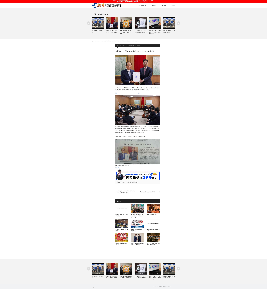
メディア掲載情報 (131, 45)
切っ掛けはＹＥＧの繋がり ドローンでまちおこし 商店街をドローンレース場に (137, 216)
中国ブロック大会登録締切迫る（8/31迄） (121, 244)
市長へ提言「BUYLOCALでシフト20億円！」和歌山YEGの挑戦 (111, 32)
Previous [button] (88, 23)
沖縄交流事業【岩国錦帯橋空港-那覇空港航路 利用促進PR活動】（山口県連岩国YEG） (169, 32)
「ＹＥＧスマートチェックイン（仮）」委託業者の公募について (126, 32)
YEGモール (173, 5)
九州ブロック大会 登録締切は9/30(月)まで (136, 230)
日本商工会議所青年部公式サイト (133, 1)
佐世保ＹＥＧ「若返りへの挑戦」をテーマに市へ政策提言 (97, 31)
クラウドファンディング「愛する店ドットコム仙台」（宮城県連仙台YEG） (140, 32)
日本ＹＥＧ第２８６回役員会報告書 (147, 191)
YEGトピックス (98, 27)
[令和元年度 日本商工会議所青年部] (106, 5)
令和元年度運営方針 (142, 5)
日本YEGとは (153, 5)
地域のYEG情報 (137, 45)
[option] (99, 25)
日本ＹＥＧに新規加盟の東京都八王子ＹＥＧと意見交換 (137, 244)
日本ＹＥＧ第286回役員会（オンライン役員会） (155, 31)
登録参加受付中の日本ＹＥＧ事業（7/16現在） (121, 215)
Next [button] (178, 23)
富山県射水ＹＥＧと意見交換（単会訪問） (121, 230)
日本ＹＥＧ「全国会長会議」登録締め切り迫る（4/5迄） (153, 244)
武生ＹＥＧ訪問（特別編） (152, 214)
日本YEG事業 (163, 5)
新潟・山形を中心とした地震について (153, 230)
